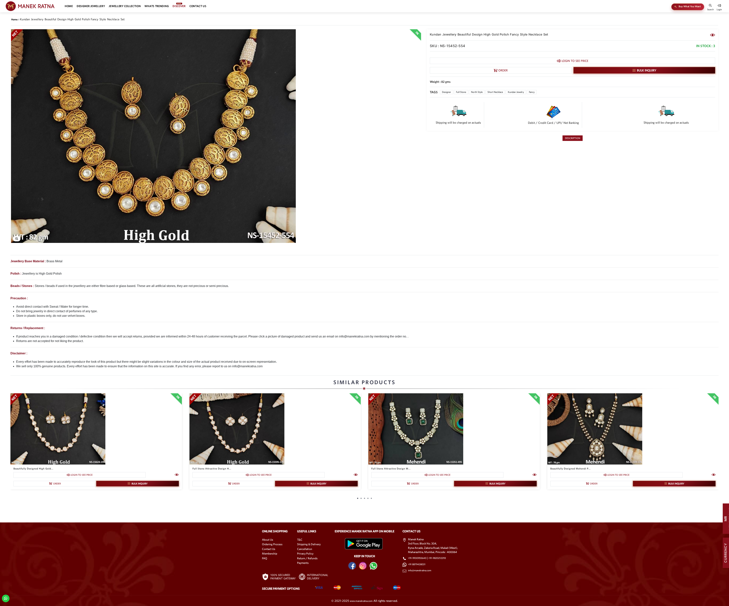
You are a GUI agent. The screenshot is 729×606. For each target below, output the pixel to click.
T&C (299, 539)
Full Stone (461, 92)
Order (503, 70)
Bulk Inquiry (646, 70)
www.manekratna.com (361, 601)
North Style (477, 92)
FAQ (264, 558)
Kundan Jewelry (516, 92)
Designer (446, 92)
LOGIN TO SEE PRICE (575, 60)
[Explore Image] (16, 238)
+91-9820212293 (437, 558)
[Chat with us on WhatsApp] (5, 598)
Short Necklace (495, 92)
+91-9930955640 (417, 558)
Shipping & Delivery (309, 544)
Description (572, 138)
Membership (269, 553)
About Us (267, 539)
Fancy (532, 92)
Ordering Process (272, 544)
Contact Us (268, 549)
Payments (303, 562)
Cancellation (304, 549)
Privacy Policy (305, 553)
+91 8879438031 (416, 564)
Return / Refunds (307, 558)
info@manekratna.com (419, 570)
